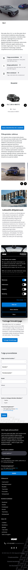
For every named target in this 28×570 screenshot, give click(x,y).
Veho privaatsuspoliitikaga (10, 409)
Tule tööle (5, 530)
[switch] (24, 284)
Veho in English (6, 534)
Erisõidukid (5, 507)
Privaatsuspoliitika (13, 557)
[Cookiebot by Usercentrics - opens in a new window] (20, 254)
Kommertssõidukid (6, 499)
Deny (14, 314)
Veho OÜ (3, 519)
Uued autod (5, 482)
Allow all (14, 304)
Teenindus (5, 489)
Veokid (4, 504)
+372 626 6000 (10, 543)
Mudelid (4, 487)
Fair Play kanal (13, 565)
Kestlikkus (5, 525)
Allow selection (14, 309)
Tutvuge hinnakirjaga (12, 321)
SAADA (4, 415)
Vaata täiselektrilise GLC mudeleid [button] (12, 128)
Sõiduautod (4, 478)
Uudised (4, 522)
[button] (13, 104)
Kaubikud (4, 502)
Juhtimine (4, 532)
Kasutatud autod (6, 484)
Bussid (4, 509)
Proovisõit (5, 491)
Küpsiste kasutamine (13, 561)
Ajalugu (4, 527)
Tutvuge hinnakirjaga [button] (10, 340)
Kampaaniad (5, 494)
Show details (20, 300)
